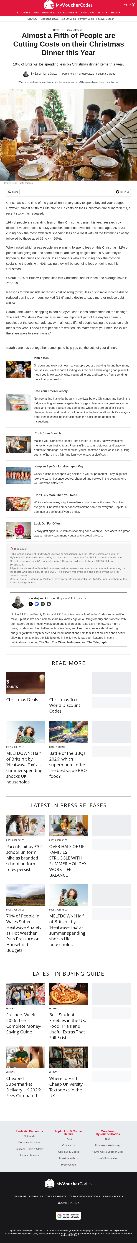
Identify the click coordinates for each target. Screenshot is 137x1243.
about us (20, 1196)
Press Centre (68, 1164)
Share (15, 191)
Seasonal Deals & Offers (29, 1148)
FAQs (68, 1138)
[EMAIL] (50, 604)
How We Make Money (107, 1145)
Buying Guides (106, 73)
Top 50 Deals (68, 18)
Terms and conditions (84, 1196)
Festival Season (105, 18)
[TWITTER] (32, 604)
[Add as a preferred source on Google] (68, 1216)
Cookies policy (68, 1202)
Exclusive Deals (50, 18)
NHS (36, 12)
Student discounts (29, 1155)
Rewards (48, 12)
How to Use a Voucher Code (108, 1151)
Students (23, 12)
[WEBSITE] (44, 604)
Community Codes (68, 1151)
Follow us (124, 191)
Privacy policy (113, 1196)
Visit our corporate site (115, 1230)
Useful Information (107, 1158)
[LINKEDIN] (38, 604)
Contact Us (68, 1145)
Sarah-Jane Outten (47, 74)
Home (56, 30)
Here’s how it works (108, 82)
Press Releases (74, 30)
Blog (107, 1138)
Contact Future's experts (47, 1196)
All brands (29, 1136)
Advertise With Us (68, 1158)
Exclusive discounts (29, 1142)
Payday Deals (86, 18)
